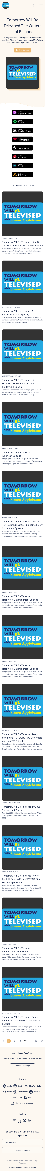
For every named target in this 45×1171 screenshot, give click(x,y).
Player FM (37, 1092)
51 (30, 1041)
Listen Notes (23, 1092)
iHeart (9, 1092)
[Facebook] (19, 1121)
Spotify (20, 1086)
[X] (24, 1121)
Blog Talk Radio (35, 1086)
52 (36, 1041)
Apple (9, 1086)
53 (42, 1041)
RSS (29, 1097)
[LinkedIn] (29, 1121)
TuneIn (19, 1097)
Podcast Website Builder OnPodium (22, 1168)
